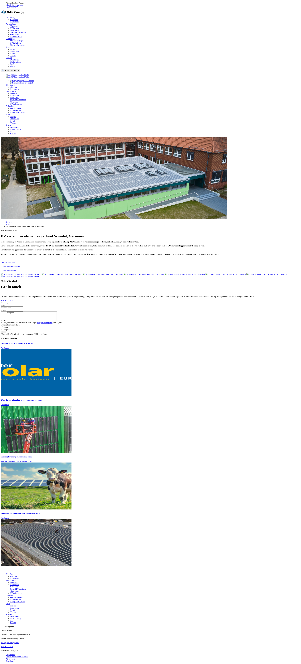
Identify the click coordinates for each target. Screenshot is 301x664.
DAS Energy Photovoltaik (11, 266)
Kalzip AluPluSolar (8, 262)
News (8, 224)
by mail (6, 327)
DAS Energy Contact (9, 270)
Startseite (9, 222)
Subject (3, 320)
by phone (7, 330)
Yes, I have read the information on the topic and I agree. (33, 323)
